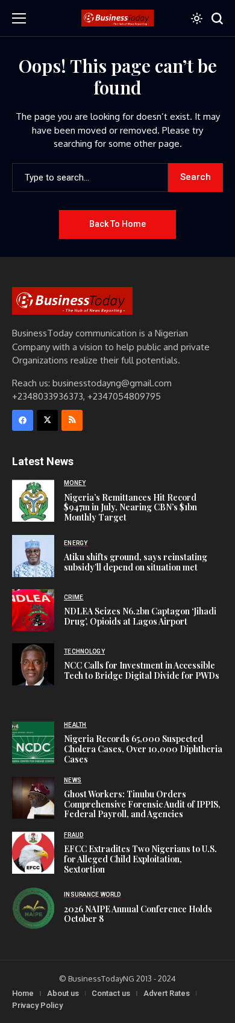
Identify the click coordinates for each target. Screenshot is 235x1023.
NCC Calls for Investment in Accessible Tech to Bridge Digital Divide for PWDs (141, 670)
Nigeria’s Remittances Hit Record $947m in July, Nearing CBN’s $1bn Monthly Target (130, 508)
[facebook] (22, 420)
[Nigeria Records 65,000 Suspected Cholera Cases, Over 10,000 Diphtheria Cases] (33, 743)
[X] (47, 420)
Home (23, 993)
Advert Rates (166, 993)
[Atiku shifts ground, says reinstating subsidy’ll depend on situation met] (33, 556)
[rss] (72, 420)
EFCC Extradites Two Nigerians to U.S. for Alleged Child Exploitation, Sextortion (140, 859)
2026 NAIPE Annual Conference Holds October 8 (138, 914)
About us (63, 993)
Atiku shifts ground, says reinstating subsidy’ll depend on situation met (135, 562)
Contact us (111, 993)
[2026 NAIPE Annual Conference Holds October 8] (33, 908)
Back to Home (117, 224)
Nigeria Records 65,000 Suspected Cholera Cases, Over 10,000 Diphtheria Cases (143, 749)
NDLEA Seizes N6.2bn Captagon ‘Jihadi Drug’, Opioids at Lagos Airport (140, 616)
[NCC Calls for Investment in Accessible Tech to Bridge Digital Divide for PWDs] (33, 664)
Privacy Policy (37, 1005)
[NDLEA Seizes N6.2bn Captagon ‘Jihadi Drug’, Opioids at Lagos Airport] (33, 610)
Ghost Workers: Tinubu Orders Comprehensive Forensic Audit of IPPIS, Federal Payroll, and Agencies (142, 804)
